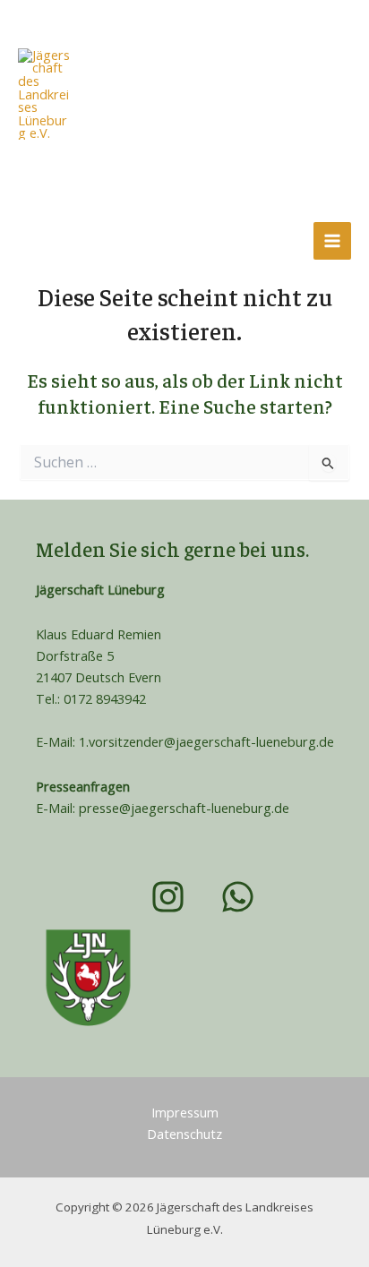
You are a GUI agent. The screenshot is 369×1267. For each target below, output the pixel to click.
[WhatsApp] (86, 241)
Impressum (185, 1112)
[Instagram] (37, 241)
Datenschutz (184, 1134)
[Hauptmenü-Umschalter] (332, 241)
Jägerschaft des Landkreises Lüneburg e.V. (172, 149)
